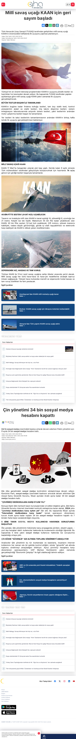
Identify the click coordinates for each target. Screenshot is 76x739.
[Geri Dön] (3, 4)
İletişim (3, 693)
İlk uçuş (71, 170)
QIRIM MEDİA (4, 691)
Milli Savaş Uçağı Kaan (8, 336)
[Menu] (73, 4)
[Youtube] (74, 681)
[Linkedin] (69, 681)
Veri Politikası (5, 701)
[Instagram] (64, 681)
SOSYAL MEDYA (26, 522)
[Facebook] (55, 681)
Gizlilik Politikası (5, 697)
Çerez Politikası (5, 699)
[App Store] (38, 712)
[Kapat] (39, 733)
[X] (60, 681)
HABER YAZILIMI (5, 722)
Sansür (18, 607)
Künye (3, 689)
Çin (2, 491)
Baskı (23, 607)
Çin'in (4, 429)
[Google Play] (38, 707)
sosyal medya (13, 429)
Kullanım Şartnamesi (6, 695)
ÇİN (3, 539)
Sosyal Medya (10, 607)
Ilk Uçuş (19, 336)
